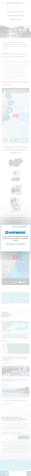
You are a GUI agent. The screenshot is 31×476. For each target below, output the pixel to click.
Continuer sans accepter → (20, 227)
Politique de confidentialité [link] (15, 248)
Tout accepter (10, 244)
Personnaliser (21, 244)
